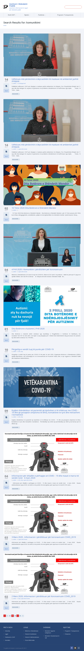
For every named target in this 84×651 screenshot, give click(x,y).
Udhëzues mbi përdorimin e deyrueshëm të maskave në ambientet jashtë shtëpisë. (45, 145)
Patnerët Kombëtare (30, 634)
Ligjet (6, 634)
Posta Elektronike (30, 640)
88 (15, 615)
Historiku (7, 631)
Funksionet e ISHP (10, 637)
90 (20, 615)
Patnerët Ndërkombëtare (32, 637)
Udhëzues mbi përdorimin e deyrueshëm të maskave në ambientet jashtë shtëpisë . (45, 80)
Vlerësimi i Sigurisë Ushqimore (50, 632)
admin (14, 83)
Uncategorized (22, 83)
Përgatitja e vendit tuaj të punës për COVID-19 (33, 349)
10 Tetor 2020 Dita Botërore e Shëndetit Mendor (34, 208)
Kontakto (7, 640)
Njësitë (26, 15)
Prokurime (67, 634)
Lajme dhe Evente (22, 149)
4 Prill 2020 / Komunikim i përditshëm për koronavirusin (37, 269)
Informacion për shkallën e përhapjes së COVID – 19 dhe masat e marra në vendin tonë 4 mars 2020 (45, 476)
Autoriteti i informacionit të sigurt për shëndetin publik (18, 9)
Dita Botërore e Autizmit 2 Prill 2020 (28, 328)
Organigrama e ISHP (33, 17)
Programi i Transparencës (65, 15)
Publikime (41, 15)
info (19, 351)
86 (9, 615)
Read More (15, 94)
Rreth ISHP (11, 15)
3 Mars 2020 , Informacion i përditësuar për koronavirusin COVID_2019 (44, 537)
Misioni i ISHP (16, 17)
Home (4, 25)
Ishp (22, 351)
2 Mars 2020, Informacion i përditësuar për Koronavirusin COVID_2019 (43, 596)
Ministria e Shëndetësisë (31, 631)
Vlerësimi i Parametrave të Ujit (52, 637)
